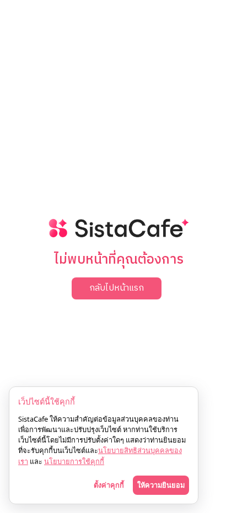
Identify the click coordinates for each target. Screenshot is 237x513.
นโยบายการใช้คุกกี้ (74, 461)
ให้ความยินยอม (161, 485)
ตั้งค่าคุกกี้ (109, 485)
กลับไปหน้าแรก (116, 288)
